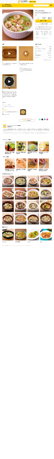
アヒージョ (12, 245)
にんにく (37, 57)
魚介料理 (6, 245)
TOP (3, 245)
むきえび (37, 46)
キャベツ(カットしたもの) (40, 48)
